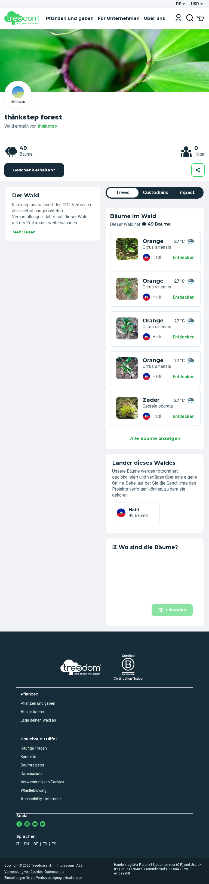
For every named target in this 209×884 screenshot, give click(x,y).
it (18, 844)
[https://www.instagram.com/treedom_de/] (27, 824)
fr (45, 844)
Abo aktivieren (33, 712)
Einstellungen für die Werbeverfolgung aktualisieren (43, 878)
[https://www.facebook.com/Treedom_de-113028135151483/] (19, 824)
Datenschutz (32, 773)
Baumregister (32, 765)
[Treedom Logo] (23, 18)
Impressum (65, 865)
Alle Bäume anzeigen (155, 438)
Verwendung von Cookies (42, 782)
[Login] (178, 18)
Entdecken (184, 257)
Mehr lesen (24, 232)
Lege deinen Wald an (38, 720)
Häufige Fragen (34, 748)
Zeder (151, 400)
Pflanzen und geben (38, 703)
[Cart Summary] (200, 18)
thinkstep (47, 126)
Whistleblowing (34, 790)
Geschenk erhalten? (34, 170)
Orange (153, 241)
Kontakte (28, 756)
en (26, 844)
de (35, 844)
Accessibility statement (41, 799)
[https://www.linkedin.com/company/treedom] (42, 824)
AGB (79, 865)
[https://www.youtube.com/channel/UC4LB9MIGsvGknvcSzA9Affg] (35, 824)
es (54, 844)
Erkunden (176, 610)
